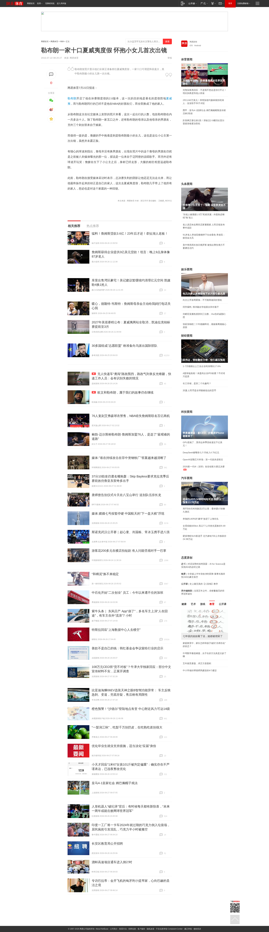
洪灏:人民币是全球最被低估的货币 (199, 390)
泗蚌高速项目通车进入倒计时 (112, 862)
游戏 (202, 604)
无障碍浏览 (49, 3)
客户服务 (141, 929)
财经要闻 (186, 335)
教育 (212, 604)
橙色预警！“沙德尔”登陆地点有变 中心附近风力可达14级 (131, 709)
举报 (170, 58)
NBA (62, 41)
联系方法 (123, 929)
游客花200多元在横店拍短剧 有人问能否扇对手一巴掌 (129, 550)
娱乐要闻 (186, 269)
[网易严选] (203, 3)
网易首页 (31, 3)
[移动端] (183, 3)
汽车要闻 (186, 478)
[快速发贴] (51, 74)
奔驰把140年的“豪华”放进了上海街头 (201, 519)
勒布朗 (72, 98)
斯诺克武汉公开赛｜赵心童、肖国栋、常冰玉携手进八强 (131, 532)
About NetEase (102, 929)
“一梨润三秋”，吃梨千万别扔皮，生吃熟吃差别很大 (127, 727)
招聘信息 (132, 929)
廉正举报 (188, 929)
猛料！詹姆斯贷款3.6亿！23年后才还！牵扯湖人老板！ (130, 233)
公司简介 (114, 929)
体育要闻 (186, 59)
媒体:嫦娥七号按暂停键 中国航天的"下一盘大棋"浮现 (128, 513)
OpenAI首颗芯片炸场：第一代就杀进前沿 (203, 459)
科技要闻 (186, 411)
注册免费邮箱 (242, 3)
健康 (184, 604)
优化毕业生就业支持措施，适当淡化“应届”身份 (124, 746)
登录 (230, 3)
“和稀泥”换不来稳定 (105, 574)
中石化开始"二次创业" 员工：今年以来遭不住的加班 (127, 592)
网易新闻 (193, 42)
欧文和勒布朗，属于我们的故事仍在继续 (125, 392)
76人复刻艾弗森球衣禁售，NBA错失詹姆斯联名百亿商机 (131, 416)
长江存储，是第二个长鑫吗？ (197, 383)
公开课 (222, 604)
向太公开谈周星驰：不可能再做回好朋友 (202, 300)
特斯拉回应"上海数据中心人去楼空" (116, 629)
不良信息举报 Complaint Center (169, 929)
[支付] (213, 3)
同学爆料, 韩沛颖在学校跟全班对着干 (201, 307)
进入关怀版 (61, 3)
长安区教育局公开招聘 (107, 843)
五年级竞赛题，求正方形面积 (197, 663)
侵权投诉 (197, 929)
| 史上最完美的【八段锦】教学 (199, 584)
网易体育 (54, 41)
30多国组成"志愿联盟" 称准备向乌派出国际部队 (124, 345)
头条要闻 (186, 183)
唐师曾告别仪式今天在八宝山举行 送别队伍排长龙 (126, 495)
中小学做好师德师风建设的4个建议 (200, 670)
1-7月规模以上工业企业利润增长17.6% (202, 366)
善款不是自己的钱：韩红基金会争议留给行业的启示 (127, 648)
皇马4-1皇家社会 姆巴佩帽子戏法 (115, 783)
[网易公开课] (192, 3)
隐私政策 (150, 929)
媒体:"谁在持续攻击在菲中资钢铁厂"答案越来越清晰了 (129, 458)
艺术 (193, 604)
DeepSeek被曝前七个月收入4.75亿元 (201, 452)
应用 (39, 3)
